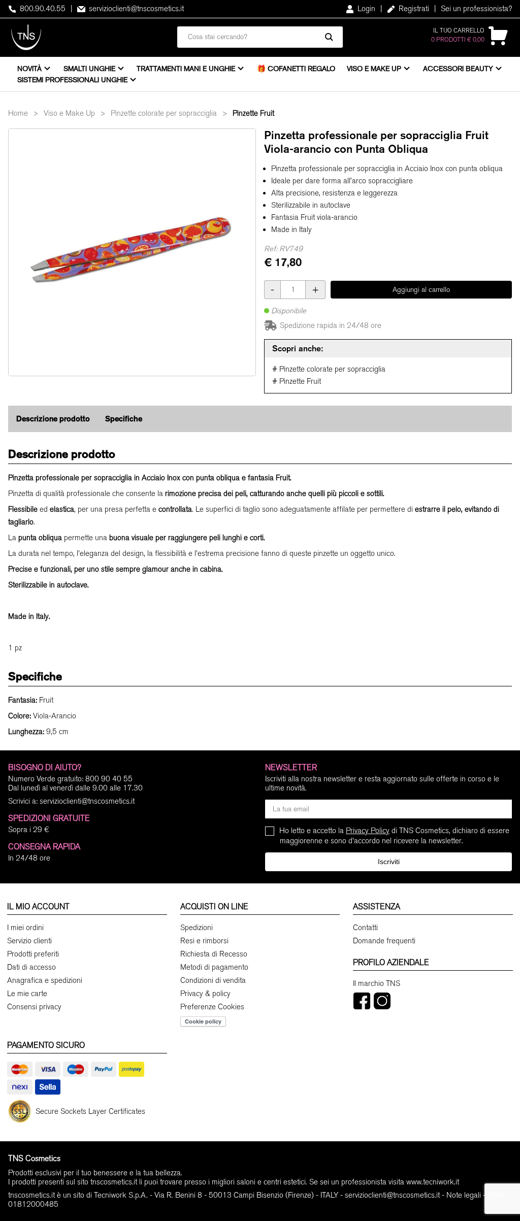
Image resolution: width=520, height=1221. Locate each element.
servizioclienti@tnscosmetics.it (135, 8)
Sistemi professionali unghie (72, 80)
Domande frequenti (384, 940)
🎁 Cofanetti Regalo (296, 68)
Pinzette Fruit (253, 113)
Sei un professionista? (476, 8)
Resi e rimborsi (204, 940)
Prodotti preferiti (33, 954)
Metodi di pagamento (214, 967)
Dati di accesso (31, 967)
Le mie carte (27, 993)
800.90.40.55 (42, 8)
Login (365, 8)
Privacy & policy (205, 993)
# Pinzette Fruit (296, 381)
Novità (29, 68)
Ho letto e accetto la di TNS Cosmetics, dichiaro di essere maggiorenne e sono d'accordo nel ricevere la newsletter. (394, 835)
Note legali (463, 1195)
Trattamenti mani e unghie (186, 68)
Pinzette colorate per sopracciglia (164, 113)
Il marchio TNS (376, 983)
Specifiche (123, 418)
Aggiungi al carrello (421, 289)
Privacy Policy (367, 830)
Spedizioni (196, 927)
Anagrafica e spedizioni (44, 980)
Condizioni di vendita (213, 980)
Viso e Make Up (374, 68)
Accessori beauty (458, 68)
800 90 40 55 (109, 778)
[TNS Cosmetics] (26, 37)
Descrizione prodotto (53, 418)
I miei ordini (25, 927)
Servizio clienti (29, 940)
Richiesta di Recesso (213, 954)
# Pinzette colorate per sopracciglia (328, 369)
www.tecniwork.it (432, 1181)
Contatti (365, 927)
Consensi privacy (34, 1006)
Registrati (413, 8)
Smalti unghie (89, 68)
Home (18, 113)
